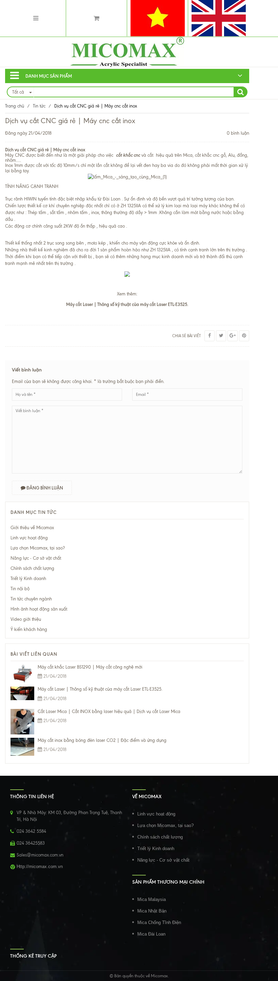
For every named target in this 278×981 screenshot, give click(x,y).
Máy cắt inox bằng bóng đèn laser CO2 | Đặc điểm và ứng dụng (102, 740)
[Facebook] (209, 335)
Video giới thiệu (26, 619)
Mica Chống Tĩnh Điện (159, 922)
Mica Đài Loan (151, 934)
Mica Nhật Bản (151, 910)
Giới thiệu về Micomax (32, 527)
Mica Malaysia (151, 899)
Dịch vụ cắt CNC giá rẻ (27, 149)
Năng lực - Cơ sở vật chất (36, 558)
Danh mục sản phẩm (48, 76)
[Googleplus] (232, 335)
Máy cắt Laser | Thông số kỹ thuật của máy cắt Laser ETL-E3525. (100, 689)
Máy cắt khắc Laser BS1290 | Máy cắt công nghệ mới (90, 667)
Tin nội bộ (20, 588)
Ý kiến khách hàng (29, 629)
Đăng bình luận (44, 487)
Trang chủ (14, 106)
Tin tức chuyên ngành (31, 598)
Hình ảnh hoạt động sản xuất (39, 609)
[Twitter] (221, 335)
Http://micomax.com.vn (40, 866)
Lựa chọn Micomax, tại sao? (38, 548)
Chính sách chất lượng (32, 568)
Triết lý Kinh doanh (28, 578)
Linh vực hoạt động (29, 537)
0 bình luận (238, 133)
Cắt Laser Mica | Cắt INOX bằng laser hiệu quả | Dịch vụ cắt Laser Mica (109, 711)
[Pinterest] (244, 335)
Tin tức (39, 106)
